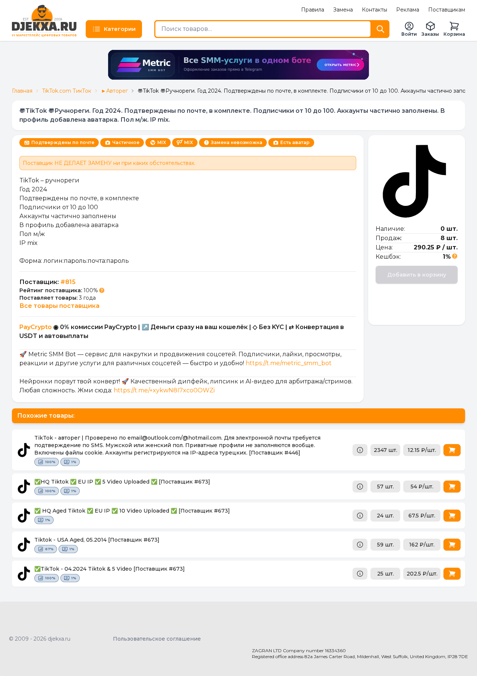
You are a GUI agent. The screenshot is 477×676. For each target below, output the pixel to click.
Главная (22, 90)
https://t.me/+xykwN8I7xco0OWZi (163, 390)
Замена (343, 9)
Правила (312, 9)
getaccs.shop (269, 663)
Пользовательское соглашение (157, 638)
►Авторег (114, 90)
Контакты (374, 9)
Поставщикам (446, 9)
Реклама (407, 9)
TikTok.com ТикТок (66, 90)
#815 (68, 282)
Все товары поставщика (59, 305)
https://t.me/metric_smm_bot (289, 363)
